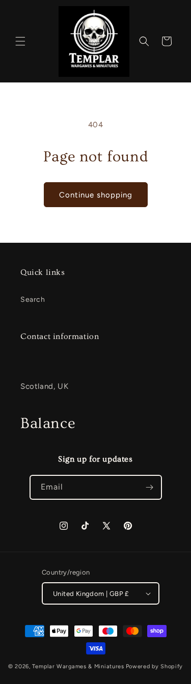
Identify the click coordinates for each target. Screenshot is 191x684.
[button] (20, 41)
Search (32, 299)
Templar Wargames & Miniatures (78, 666)
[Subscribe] (150, 487)
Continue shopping (95, 195)
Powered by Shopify (154, 666)
